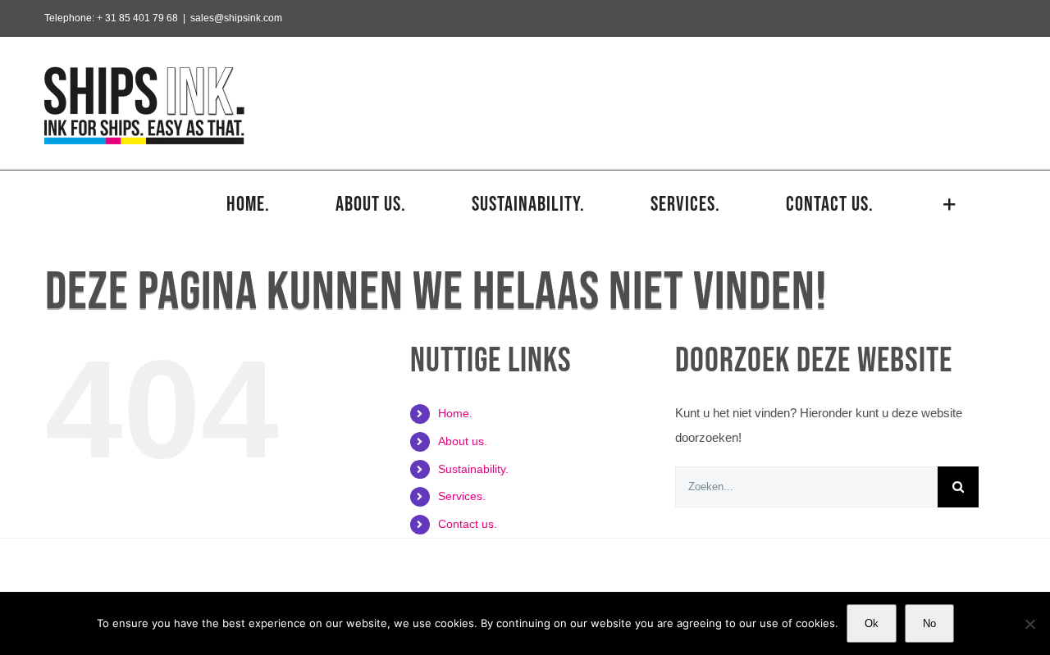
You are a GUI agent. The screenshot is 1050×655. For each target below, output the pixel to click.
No (929, 623)
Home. (455, 413)
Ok (872, 623)
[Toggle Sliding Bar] (950, 204)
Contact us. (467, 523)
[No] (1029, 624)
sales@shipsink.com (236, 18)
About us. (462, 441)
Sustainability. (473, 468)
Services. (462, 496)
